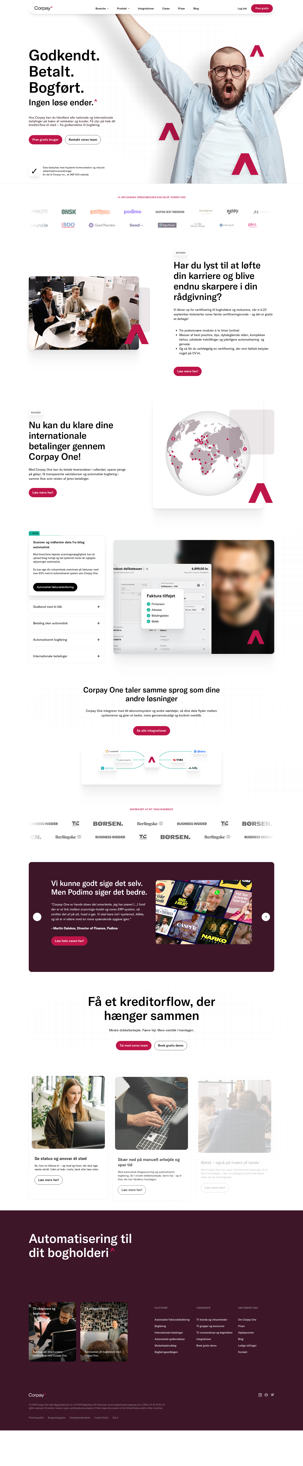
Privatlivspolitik (36, 1417)
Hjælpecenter (246, 1332)
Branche (101, 8)
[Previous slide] (37, 917)
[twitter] (272, 1395)
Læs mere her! (187, 371)
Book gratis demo (170, 1045)
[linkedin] (260, 1395)
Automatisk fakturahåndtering (55, 586)
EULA (115, 1417)
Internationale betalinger (169, 1332)
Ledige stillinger (247, 1345)
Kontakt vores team (83, 140)
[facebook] (266, 1395)
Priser (181, 8)
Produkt (122, 8)
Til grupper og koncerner (210, 1326)
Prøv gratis (261, 8)
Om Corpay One (247, 1319)
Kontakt (242, 1352)
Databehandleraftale (80, 1417)
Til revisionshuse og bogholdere (214, 1332)
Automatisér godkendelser (170, 1339)
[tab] (67, 563)
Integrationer (146, 8)
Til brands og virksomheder (211, 1319)
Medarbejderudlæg (165, 1345)
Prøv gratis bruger (45, 140)
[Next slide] (266, 917)
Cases (166, 8)
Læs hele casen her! (69, 941)
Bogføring (160, 1326)
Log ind (242, 8)
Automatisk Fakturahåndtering (172, 1319)
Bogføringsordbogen (166, 1352)
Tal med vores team (134, 1045)
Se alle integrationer (151, 731)
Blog (196, 8)
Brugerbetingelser (57, 1417)
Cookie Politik (101, 1417)
